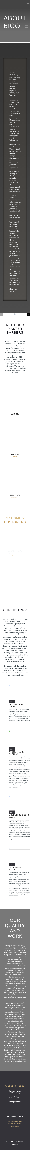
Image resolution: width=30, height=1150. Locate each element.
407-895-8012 (15, 1126)
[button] (28, 314)
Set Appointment (15, 396)
